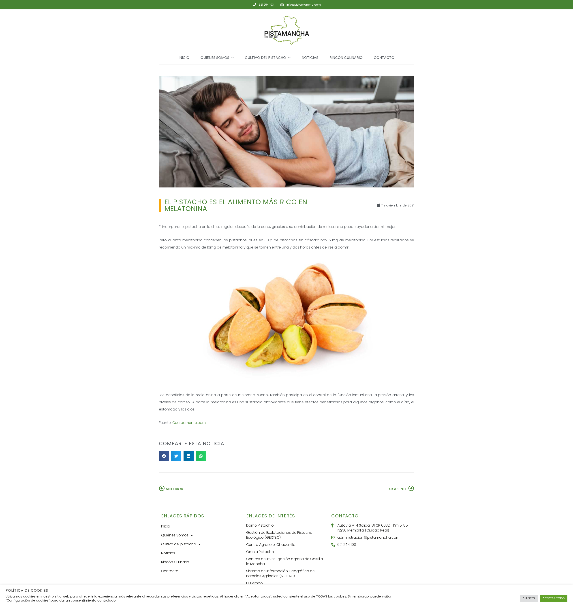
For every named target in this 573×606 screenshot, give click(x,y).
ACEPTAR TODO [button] (554, 598)
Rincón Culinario (346, 57)
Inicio (184, 57)
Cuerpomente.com (189, 422)
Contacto (384, 57)
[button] (164, 456)
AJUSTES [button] (529, 598)
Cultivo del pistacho (265, 57)
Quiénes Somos (215, 57)
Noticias (310, 57)
